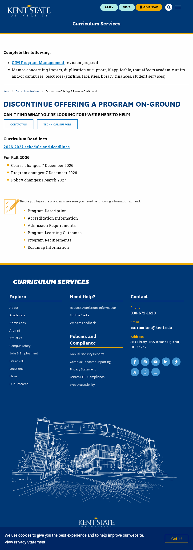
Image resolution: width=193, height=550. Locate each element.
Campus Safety (20, 345)
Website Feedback (83, 322)
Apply (109, 6)
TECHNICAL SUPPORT (57, 124)
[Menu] (178, 7)
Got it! (176, 538)
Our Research (18, 383)
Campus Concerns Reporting (90, 361)
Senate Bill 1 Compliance (87, 376)
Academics (17, 314)
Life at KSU (16, 360)
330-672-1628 (143, 312)
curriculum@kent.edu (151, 327)
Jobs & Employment (23, 353)
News (13, 375)
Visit (126, 6)
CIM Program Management (38, 62)
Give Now (150, 6)
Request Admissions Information (93, 307)
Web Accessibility (82, 384)
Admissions (17, 322)
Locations (16, 368)
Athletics (15, 337)
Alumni (14, 330)
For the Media (79, 314)
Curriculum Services (96, 23)
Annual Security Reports (87, 353)
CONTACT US (18, 124)
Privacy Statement (83, 369)
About (13, 307)
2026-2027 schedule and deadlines (37, 146)
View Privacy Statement (25, 542)
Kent (6, 91)
